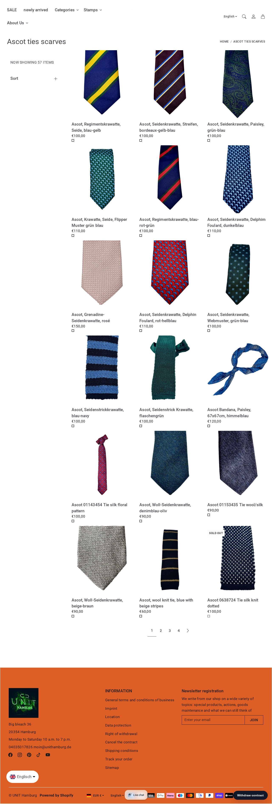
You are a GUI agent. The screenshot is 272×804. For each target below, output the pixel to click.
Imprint (111, 708)
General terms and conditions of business (139, 700)
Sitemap (112, 767)
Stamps (91, 9)
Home (224, 41)
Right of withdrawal (121, 734)
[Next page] (188, 630)
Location (112, 717)
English (229, 16)
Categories (65, 9)
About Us (15, 22)
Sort (14, 78)
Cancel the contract (121, 742)
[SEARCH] (244, 16)
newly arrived (36, 9)
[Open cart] (263, 16)
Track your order (118, 759)
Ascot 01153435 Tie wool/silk (235, 504)
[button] (10, 755)
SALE (12, 9)
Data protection (118, 725)
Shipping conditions (121, 750)
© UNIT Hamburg (23, 795)
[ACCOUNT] (253, 16)
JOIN (254, 720)
